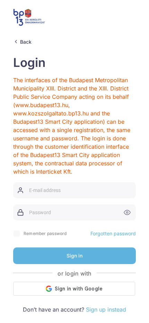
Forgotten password (113, 233)
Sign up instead (106, 309)
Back (26, 42)
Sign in (74, 256)
